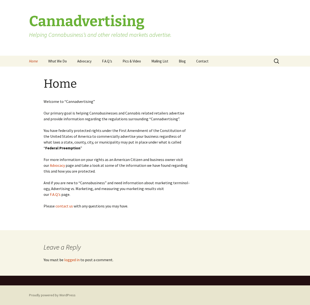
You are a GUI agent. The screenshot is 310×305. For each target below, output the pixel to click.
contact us (64, 206)
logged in (72, 259)
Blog (182, 61)
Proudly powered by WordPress (52, 295)
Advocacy (84, 61)
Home (33, 61)
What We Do (57, 61)
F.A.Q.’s (107, 61)
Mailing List (159, 61)
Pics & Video (132, 61)
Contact (202, 61)
